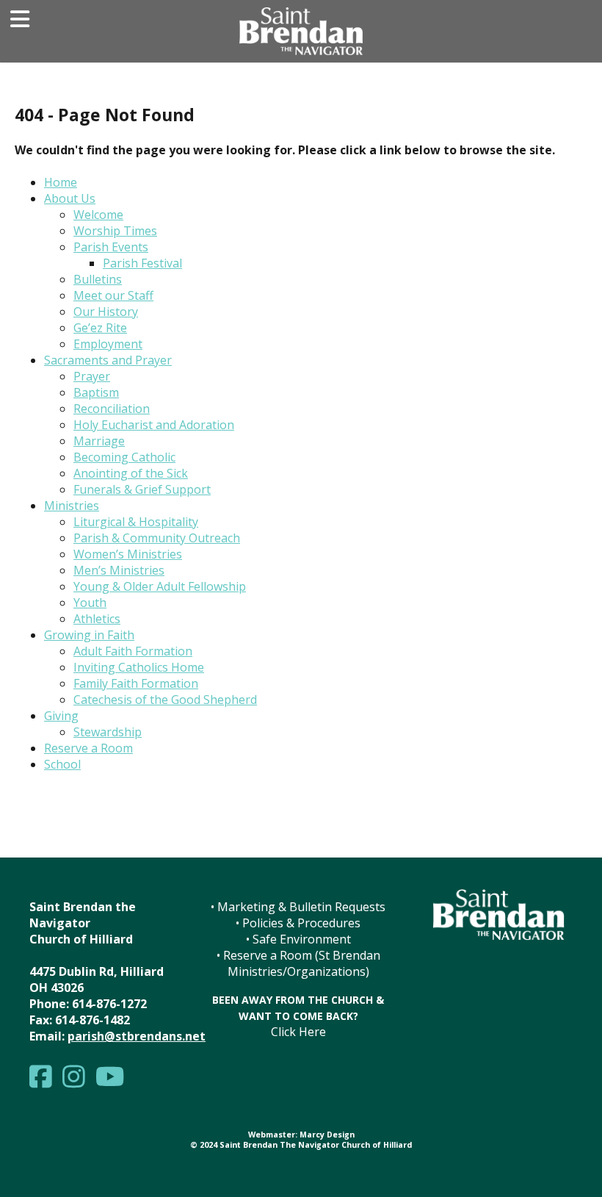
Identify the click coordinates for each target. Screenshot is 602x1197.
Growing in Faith (89, 635)
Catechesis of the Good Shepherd (165, 699)
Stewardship (107, 732)
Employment (107, 344)
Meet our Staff (113, 295)
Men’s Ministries (118, 570)
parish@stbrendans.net (137, 1036)
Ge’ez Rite (100, 328)
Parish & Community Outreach (156, 538)
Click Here (298, 1032)
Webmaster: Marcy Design (301, 1134)
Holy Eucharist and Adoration (153, 425)
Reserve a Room (88, 748)
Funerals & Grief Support (142, 489)
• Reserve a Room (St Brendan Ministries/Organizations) (298, 963)
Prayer (91, 376)
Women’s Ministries (127, 554)
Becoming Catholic (124, 457)
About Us (69, 198)
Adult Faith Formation (132, 651)
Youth (89, 602)
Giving (61, 716)
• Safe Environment (298, 939)
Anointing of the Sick (130, 473)
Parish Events (110, 247)
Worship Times (115, 231)
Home (60, 182)
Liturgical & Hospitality (135, 522)
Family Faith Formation (135, 683)
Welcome (98, 214)
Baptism (96, 392)
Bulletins (97, 279)
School (62, 764)
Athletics (96, 619)
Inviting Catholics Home (138, 667)
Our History (105, 311)
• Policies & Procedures (298, 923)
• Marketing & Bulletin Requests (298, 907)
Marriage (99, 441)
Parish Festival (142, 263)
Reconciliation (111, 408)
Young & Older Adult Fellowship (159, 586)
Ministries (71, 505)
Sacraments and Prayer (108, 360)
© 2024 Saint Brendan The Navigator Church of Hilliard (301, 1145)
